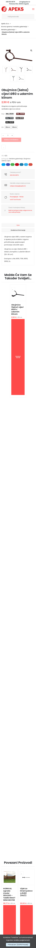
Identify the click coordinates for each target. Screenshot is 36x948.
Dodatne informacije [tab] (18, 230)
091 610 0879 (10, 2)
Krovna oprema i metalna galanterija (14, 27)
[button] (31, 50)
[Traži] (4, 17)
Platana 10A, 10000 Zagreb (19, 4)
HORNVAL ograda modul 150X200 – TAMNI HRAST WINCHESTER (9, 894)
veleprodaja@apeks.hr (18, 186)
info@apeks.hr (24, 2)
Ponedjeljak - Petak (17, 197)
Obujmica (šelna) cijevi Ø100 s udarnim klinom (17, 309)
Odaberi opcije (18, 356)
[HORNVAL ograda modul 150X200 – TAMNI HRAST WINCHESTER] (9, 877)
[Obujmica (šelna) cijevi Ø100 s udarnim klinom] (18, 293)
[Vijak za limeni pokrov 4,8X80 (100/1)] (26, 877)
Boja (3, 114)
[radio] (10, 114)
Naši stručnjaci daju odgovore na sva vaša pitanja (20, 211)
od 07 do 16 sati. (15, 199)
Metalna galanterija (8, 30)
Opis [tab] (18, 225)
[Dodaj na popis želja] (4, 147)
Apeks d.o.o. (5, 24)
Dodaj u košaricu (11, 140)
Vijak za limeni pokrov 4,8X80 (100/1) (26, 892)
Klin (3, 127)
